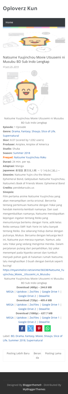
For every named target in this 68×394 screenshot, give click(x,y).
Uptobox (22, 291)
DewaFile (44, 296)
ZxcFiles (34, 291)
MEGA (10, 291)
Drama (16, 131)
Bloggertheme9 (32, 385)
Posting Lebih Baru (18, 353)
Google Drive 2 (27, 296)
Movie (39, 336)
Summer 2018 (21, 153)
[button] (22, 328)
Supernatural (11, 135)
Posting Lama (53, 353)
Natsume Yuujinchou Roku (30, 157)
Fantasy (25, 131)
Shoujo (36, 131)
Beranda (37, 355)
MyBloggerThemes (34, 389)
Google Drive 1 (50, 291)
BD (12, 336)
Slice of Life (48, 131)
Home (9, 22)
